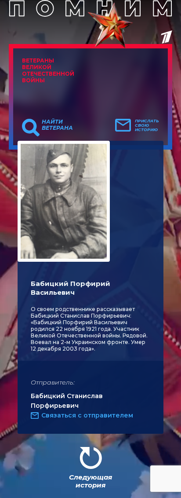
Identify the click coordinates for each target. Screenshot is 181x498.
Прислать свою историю (147, 125)
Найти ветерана (57, 125)
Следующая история (90, 481)
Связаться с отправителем (87, 415)
